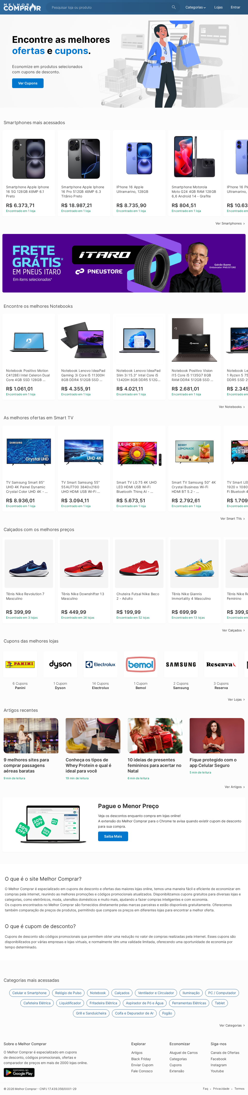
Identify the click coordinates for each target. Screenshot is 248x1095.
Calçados (122, 993)
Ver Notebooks (230, 407)
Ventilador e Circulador (156, 993)
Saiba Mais (113, 836)
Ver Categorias (230, 1025)
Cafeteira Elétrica (37, 1003)
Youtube (217, 1071)
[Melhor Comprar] (23, 7)
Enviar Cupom (142, 1065)
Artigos (136, 1052)
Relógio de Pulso (68, 993)
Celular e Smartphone (29, 993)
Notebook (98, 993)
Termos (239, 1088)
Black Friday (141, 1059)
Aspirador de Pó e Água (144, 1003)
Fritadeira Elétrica (103, 1003)
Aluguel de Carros (184, 1052)
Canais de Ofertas (225, 1052)
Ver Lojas (235, 699)
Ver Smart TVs (231, 518)
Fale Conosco (142, 1071)
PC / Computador (222, 993)
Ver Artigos (233, 787)
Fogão (167, 1013)
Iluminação (191, 993)
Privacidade (221, 1088)
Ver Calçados (232, 630)
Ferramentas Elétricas (189, 1003)
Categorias (178, 1059)
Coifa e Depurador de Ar (134, 1013)
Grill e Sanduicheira (91, 1013)
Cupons (176, 1065)
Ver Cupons (28, 83)
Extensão (177, 1071)
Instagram (219, 1065)
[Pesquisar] (174, 7)
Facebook (218, 1059)
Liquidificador (70, 1003)
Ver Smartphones (229, 223)
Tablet (220, 1003)
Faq (205, 1088)
